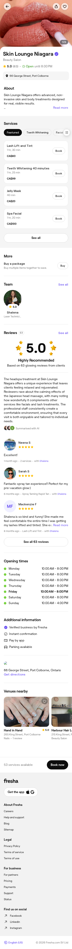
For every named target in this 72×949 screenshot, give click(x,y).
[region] (36, 25)
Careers (8, 811)
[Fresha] (36, 781)
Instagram (16, 927)
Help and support (14, 817)
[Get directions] (36, 663)
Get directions (14, 674)
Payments (10, 887)
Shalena (44, 461)
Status (8, 899)
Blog (6, 823)
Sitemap (9, 829)
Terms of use (11, 858)
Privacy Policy (12, 846)
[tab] (13, 132)
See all (63, 284)
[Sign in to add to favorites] (64, 6)
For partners (11, 874)
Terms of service (14, 852)
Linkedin (15, 921)
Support (8, 893)
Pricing (8, 880)
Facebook (16, 915)
